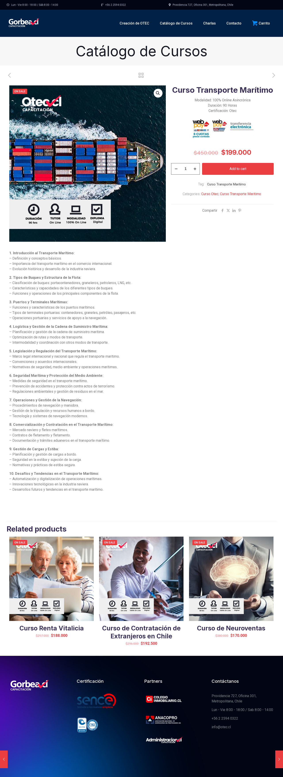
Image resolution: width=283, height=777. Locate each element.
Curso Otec (209, 194)
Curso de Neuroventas (231, 628)
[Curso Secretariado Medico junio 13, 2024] (279, 759)
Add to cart (237, 169)
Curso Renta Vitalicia (51, 628)
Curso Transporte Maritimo (240, 194)
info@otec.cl (221, 727)
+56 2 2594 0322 (225, 718)
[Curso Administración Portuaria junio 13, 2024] (4, 759)
